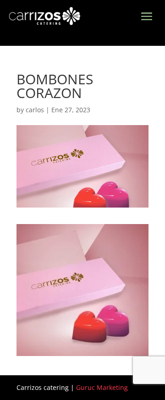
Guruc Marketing (102, 387)
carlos (35, 109)
